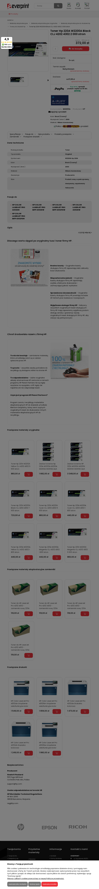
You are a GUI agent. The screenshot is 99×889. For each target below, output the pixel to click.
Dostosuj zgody (35, 884)
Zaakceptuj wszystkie (50, 884)
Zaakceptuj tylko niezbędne (17, 884)
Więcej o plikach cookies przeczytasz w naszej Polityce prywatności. (35, 878)
